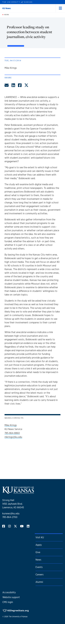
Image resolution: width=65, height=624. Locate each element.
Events (39, 567)
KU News (6, 8)
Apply (39, 544)
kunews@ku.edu (11, 513)
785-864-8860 (12, 433)
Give (38, 552)
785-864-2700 (9, 517)
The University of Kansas (18, 616)
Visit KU (40, 537)
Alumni (39, 582)
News (6, 14)
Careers (40, 574)
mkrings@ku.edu (13, 437)
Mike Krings (11, 425)
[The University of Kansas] (18, 492)
